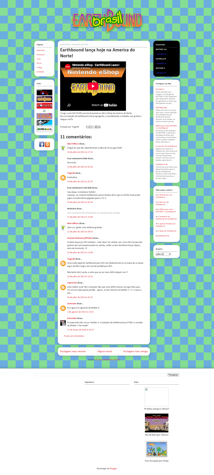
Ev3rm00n (72, 318)
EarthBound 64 (161, 164)
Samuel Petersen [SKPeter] (80, 238)
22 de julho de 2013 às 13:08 (80, 252)
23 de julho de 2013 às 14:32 (80, 276)
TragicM (71, 173)
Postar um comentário (74, 336)
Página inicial (104, 351)
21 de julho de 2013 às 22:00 (80, 217)
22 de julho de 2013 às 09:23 (80, 232)
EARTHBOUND (161, 108)
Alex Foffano (73, 144)
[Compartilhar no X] (93, 126)
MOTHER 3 (160, 89)
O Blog (39, 68)
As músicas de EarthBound (166, 146)
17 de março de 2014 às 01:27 (80, 330)
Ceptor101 (72, 283)
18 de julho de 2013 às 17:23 (80, 152)
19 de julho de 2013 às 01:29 (80, 181)
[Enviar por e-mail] (87, 126)
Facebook (40, 72)
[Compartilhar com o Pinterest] (99, 126)
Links (39, 59)
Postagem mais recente (73, 351)
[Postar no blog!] (90, 126)
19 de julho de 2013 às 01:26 (80, 167)
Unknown (71, 304)
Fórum (39, 63)
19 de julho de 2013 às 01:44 (80, 202)
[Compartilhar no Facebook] (96, 126)
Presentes (41, 55)
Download (41, 50)
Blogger (113, 468)
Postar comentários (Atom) (108, 360)
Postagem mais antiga (135, 351)
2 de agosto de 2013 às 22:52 (80, 312)
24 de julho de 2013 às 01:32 (80, 297)
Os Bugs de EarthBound (166, 231)
